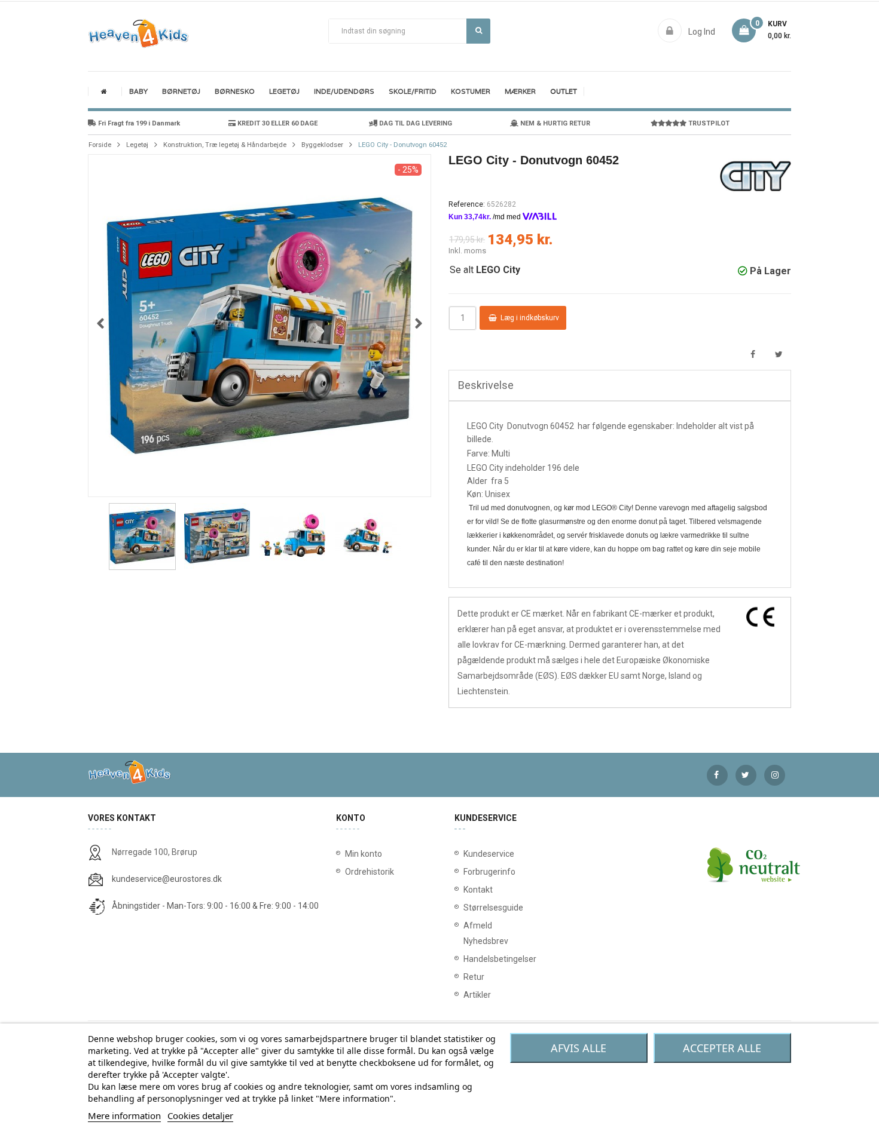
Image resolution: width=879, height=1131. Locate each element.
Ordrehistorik (365, 871)
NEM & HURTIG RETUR (554, 123)
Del (752, 354)
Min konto (363, 854)
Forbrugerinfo (466, 871)
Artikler (466, 995)
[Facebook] (717, 775)
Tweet (778, 354)
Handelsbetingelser (466, 959)
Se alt (485, 269)
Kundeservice (466, 854)
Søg (478, 31)
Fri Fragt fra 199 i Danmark (138, 123)
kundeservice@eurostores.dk (167, 879)
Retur (466, 977)
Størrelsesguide (466, 907)
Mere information (124, 1115)
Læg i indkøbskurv (529, 318)
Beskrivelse (486, 385)
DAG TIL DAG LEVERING (414, 123)
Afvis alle (578, 1048)
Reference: (466, 204)
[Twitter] (745, 775)
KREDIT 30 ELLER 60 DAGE (277, 123)
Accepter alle (722, 1048)
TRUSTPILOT (708, 123)
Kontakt (466, 889)
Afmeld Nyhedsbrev (466, 933)
